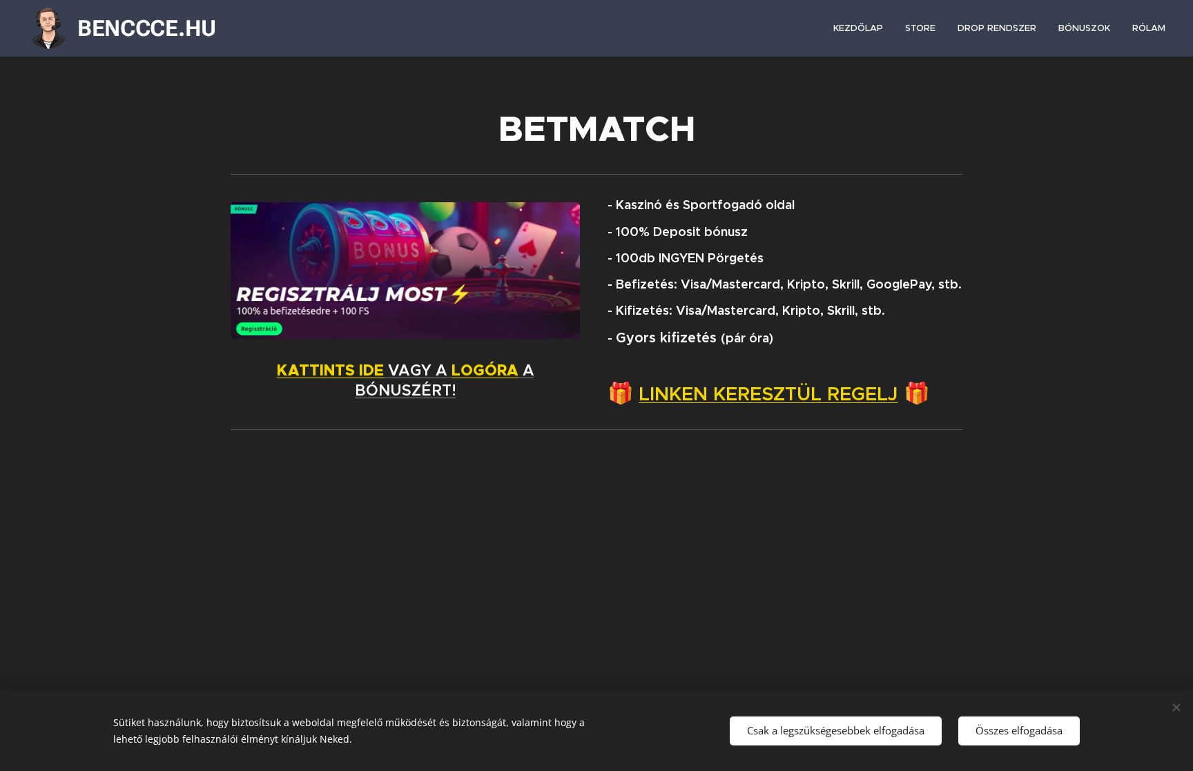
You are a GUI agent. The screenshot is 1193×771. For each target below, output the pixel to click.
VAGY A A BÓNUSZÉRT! (405, 380)
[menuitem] (862, 28)
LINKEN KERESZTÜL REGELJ (768, 394)
